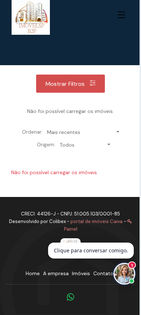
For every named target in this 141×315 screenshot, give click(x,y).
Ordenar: (32, 132)
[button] (123, 15)
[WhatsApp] (70, 297)
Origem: (46, 144)
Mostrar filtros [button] (66, 84)
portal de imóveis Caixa (96, 221)
